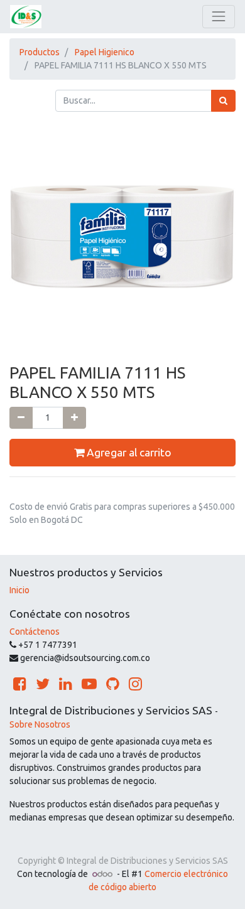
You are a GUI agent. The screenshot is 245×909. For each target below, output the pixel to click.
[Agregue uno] (74, 418)
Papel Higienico (104, 52)
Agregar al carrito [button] (128, 452)
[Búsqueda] (223, 101)
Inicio (19, 590)
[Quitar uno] (21, 418)
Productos (39, 52)
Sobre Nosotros (39, 724)
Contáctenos (34, 632)
